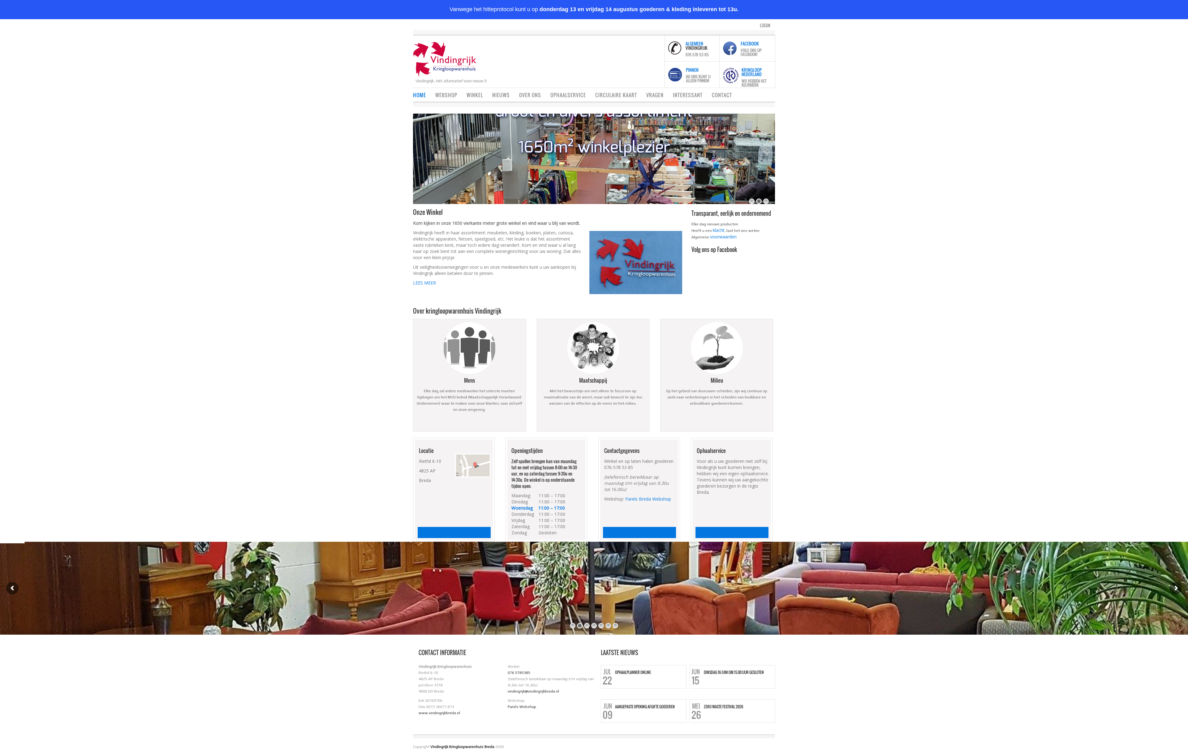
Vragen (655, 95)
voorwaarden (723, 237)
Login (765, 25)
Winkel (475, 95)
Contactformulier (639, 532)
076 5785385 (519, 673)
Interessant (688, 95)
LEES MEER (424, 283)
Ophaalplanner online (633, 672)
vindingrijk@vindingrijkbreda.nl (533, 691)
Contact (722, 95)
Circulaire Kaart (616, 95)
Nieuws (501, 95)
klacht (719, 230)
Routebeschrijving (454, 532)
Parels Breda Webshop (648, 499)
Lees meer (470, 430)
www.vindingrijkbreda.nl (439, 713)
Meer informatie (732, 532)
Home (419, 95)
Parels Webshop (522, 707)
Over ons (530, 95)
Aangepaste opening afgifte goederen (645, 706)
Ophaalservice (568, 95)
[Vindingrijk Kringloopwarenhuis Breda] (444, 58)
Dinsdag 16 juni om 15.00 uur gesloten (734, 672)
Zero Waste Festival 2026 (723, 706)
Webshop (446, 95)
